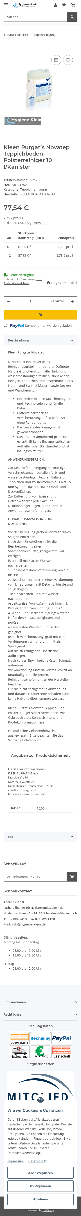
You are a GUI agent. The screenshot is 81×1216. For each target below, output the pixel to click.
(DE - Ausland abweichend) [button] (23, 281)
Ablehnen (40, 1199)
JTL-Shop (48, 1210)
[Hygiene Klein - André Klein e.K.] (25, 5)
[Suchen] (72, 17)
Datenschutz (37, 1161)
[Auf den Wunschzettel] (68, 60)
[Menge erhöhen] (72, 301)
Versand (40, 223)
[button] (56, 5)
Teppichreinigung (33, 189)
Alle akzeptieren (40, 1173)
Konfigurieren (40, 1186)
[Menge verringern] (9, 301)
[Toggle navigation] (6, 3)
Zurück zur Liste (17, 35)
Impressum (15, 1161)
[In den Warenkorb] (7, 48)
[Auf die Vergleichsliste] (56, 60)
